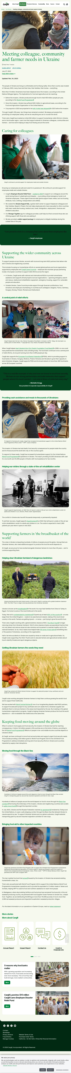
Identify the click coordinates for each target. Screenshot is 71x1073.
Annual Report (8, 948)
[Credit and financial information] (59, 933)
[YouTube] (15, 1026)
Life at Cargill (16, 68)
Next (67, 938)
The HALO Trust (52, 623)
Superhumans (31, 521)
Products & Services (32, 4)
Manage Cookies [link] (8, 1039)
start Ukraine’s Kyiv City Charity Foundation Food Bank (34, 348)
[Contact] (43, 933)
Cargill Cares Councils (29, 269)
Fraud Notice (7, 1037)
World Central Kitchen (23, 704)
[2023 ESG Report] (26, 933)
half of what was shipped (41, 108)
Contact (58, 4)
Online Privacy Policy (10, 1065)
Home (2, 9)
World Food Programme (24, 100)
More (7, 982)
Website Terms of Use (26, 1035)
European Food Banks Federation (29, 356)
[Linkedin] (4, 1026)
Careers (52, 4)
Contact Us (42, 948)
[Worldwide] (67, 4)
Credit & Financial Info (59, 949)
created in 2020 (38, 194)
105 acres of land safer (47, 630)
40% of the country (53, 615)
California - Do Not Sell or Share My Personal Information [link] (37, 1039)
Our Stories (23, 4)
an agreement (45, 810)
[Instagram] (11, 1026)
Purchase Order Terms (26, 1037)
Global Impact (6, 68)
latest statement (55, 906)
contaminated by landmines (23, 615)
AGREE (43, 1070)
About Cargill (15, 4)
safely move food (9, 806)
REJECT (50, 1070)
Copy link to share (8, 74)
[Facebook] (8, 1026)
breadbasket (22, 609)
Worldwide (6, 1033)
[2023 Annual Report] (9, 933)
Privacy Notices (8, 1035)
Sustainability (41, 4)
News (47, 4)
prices (25, 878)
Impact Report (25, 948)
